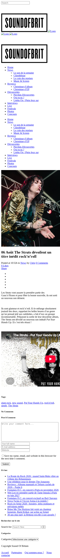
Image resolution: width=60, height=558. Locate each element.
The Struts (13, 405)
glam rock (6, 403)
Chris (32, 263)
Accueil (5, 552)
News (23, 263)
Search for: (6, 527)
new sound (17, 403)
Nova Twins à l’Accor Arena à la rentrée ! (27, 501)
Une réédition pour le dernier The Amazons (28, 481)
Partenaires (16, 552)
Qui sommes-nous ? (34, 552)
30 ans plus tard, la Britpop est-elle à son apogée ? (31, 514)
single (4, 405)
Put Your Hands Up (33, 403)
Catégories (6, 539)
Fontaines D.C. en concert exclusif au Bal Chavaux (32, 498)
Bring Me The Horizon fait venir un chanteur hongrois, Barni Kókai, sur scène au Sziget (29, 510)
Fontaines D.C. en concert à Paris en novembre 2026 (33, 490)
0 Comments (42, 263)
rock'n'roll (49, 403)
